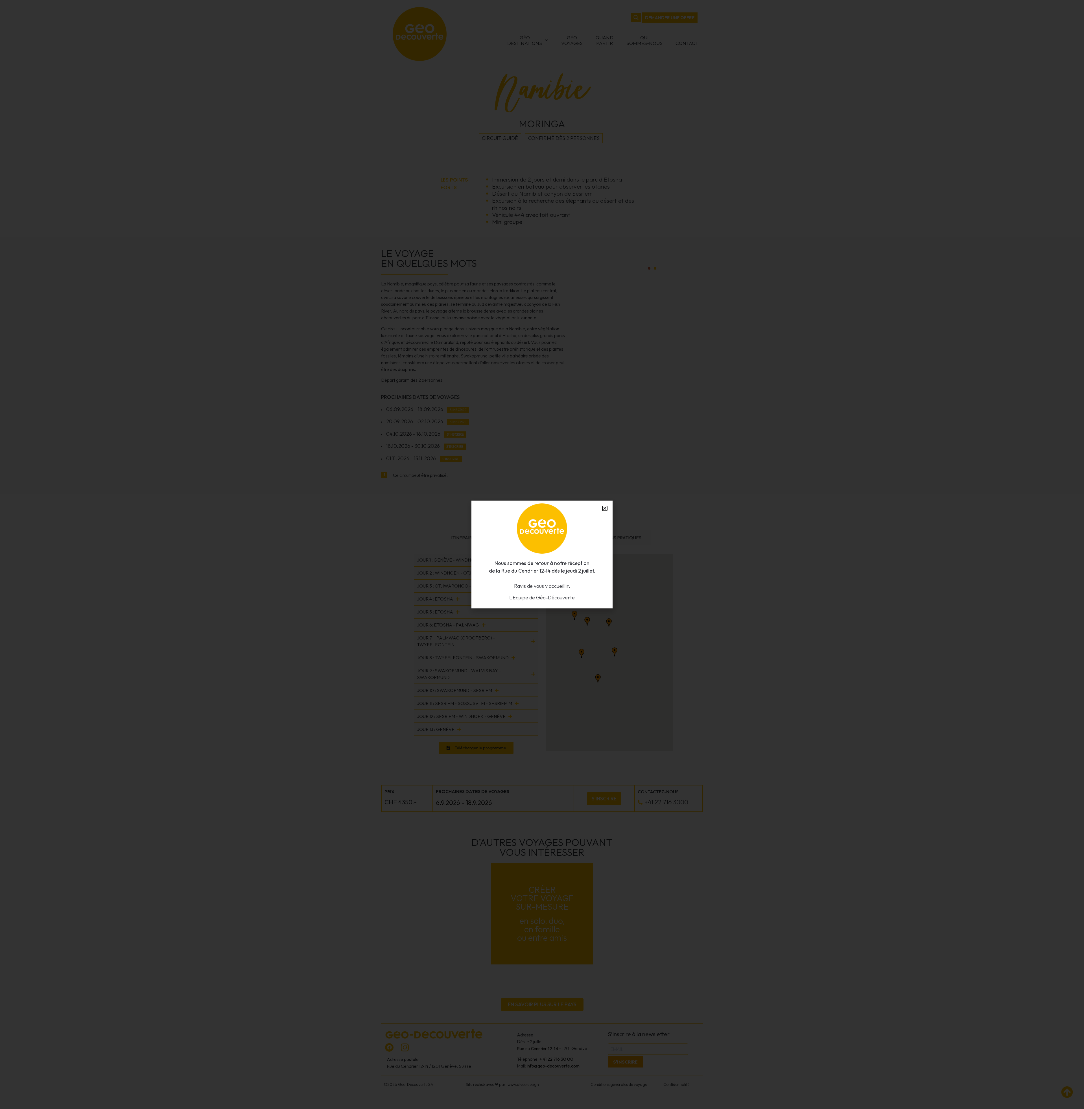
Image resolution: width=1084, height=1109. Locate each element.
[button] (605, 508)
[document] (542, 554)
